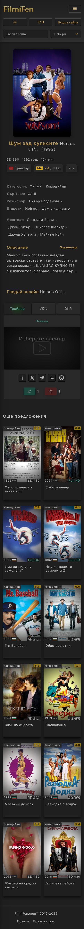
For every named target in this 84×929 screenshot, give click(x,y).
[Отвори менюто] (75, 9)
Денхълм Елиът (41, 220)
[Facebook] (22, 378)
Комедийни (56, 186)
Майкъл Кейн (52, 234)
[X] (32, 378)
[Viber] (52, 378)
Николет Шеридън (51, 227)
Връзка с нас (44, 921)
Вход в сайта (68, 22)
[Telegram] (42, 378)
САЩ (32, 194)
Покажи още (68, 247)
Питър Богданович (46, 201)
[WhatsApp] (61, 378)
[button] (15, 22)
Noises (31, 208)
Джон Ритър (19, 227)
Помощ (23, 921)
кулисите (62, 208)
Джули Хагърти (22, 234)
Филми (36, 186)
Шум (45, 208)
